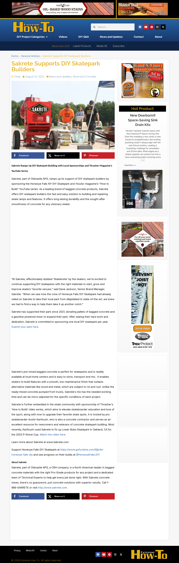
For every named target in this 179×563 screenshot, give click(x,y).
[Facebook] (140, 26)
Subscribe (118, 46)
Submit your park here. (25, 326)
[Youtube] (145, 26)
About (158, 36)
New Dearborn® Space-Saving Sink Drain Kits (143, 120)
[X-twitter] (163, 26)
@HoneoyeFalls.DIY (88, 454)
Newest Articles (30, 56)
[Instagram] (157, 26)
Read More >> (130, 165)
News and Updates (111, 36)
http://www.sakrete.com (52, 487)
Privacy (17, 550)
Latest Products (82, 46)
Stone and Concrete (84, 76)
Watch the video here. (53, 434)
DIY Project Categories (31, 36)
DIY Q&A (83, 36)
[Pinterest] (151, 26)
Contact (139, 36)
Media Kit (101, 46)
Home (14, 56)
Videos (63, 36)
